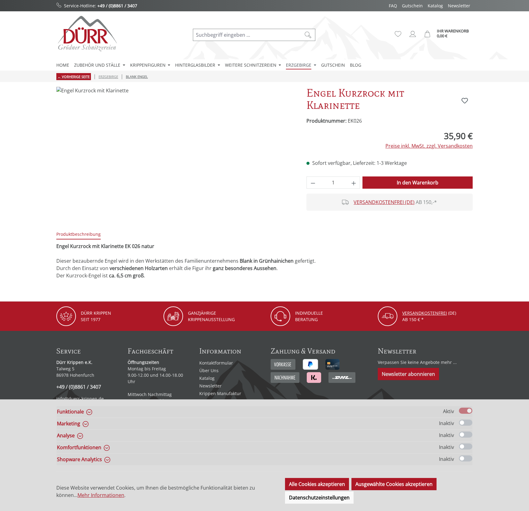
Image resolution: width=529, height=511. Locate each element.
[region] (175, 152)
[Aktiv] (465, 411)
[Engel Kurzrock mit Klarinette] (175, 152)
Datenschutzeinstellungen (319, 497)
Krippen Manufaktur (220, 393)
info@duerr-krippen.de (80, 399)
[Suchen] (308, 35)
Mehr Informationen (100, 495)
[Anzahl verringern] (312, 182)
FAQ (393, 6)
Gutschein (412, 6)
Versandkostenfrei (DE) (384, 202)
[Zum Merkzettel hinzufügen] (464, 100)
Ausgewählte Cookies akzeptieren (394, 484)
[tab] (78, 234)
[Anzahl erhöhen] (353, 182)
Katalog (435, 6)
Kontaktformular (216, 363)
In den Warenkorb (417, 182)
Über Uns (209, 370)
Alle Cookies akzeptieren (317, 484)
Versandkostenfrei (424, 313)
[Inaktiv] (465, 423)
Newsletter (459, 6)
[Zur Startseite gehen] (87, 33)
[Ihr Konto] (412, 34)
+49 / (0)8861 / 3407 (117, 6)
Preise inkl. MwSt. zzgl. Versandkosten (429, 146)
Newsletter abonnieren (408, 374)
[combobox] (247, 35)
